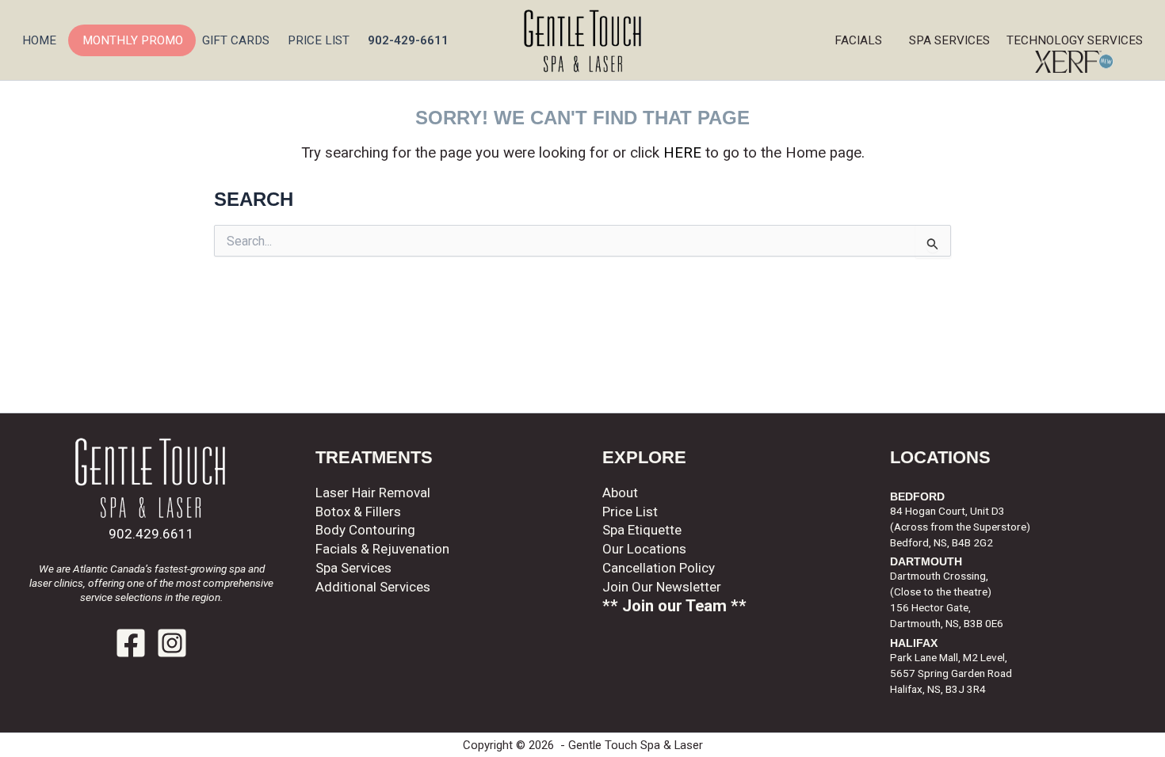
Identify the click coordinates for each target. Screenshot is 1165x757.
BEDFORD (917, 497)
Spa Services (954, 40)
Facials (858, 40)
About (620, 492)
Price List (630, 511)
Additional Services (372, 587)
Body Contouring (365, 530)
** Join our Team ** (674, 605)
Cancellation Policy (658, 568)
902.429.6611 (151, 534)
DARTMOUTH (926, 562)
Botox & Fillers (358, 511)
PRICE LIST (319, 40)
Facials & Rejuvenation (382, 549)
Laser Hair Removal (372, 492)
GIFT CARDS (235, 40)
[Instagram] (172, 643)
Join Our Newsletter (661, 587)
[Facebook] (131, 643)
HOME (39, 40)
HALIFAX (914, 643)
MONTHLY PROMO (132, 40)
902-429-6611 (408, 40)
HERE (682, 153)
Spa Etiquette (642, 530)
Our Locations (644, 549)
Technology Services (1077, 40)
